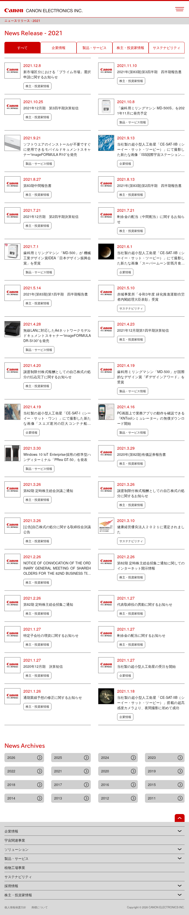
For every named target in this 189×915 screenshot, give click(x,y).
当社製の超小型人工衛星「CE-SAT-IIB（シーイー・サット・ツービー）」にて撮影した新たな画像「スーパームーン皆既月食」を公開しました (151, 258)
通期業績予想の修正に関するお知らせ (52, 697)
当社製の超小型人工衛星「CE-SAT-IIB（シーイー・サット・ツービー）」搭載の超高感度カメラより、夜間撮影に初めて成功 (151, 702)
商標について (40, 907)
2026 (11, 757)
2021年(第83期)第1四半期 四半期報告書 (55, 294)
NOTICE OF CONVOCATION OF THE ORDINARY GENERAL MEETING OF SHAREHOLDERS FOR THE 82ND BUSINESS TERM (57, 568)
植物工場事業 (14, 867)
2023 (152, 757)
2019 (152, 770)
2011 (152, 798)
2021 (58, 770)
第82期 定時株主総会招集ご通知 (48, 604)
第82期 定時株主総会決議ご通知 (48, 490)
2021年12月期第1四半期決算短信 (143, 330)
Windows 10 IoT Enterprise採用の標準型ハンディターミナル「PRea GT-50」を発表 (57, 457)
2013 (58, 798)
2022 (11, 770)
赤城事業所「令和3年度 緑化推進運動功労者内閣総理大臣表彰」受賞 (151, 297)
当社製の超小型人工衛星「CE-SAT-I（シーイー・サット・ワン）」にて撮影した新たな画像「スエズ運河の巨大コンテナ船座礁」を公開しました (57, 418)
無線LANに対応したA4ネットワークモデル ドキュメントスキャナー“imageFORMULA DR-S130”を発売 (57, 335)
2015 (152, 784)
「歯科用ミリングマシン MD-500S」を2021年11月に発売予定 (151, 110)
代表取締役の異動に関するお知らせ (144, 604)
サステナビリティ (18, 876)
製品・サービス (16, 858)
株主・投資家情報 (18, 894)
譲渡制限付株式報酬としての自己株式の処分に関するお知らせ (151, 493)
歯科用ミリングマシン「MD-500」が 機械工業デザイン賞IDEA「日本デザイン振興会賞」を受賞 (57, 257)
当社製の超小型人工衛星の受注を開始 (146, 666)
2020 (105, 770)
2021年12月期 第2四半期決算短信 (51, 216)
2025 (58, 757)
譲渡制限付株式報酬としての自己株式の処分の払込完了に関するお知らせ (57, 374)
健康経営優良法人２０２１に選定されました (151, 529)
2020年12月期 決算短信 (43, 666)
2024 (105, 757)
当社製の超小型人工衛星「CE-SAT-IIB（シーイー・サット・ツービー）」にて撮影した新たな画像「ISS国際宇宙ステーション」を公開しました (151, 149)
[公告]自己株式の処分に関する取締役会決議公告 (57, 529)
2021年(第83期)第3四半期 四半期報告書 (149, 71)
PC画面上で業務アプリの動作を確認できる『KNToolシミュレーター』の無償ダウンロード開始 (151, 418)
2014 (11, 798)
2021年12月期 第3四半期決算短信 (51, 107)
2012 (105, 798)
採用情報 (11, 885)
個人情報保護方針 (18, 907)
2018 (11, 784)
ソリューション (16, 849)
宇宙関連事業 (14, 840)
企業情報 (11, 831)
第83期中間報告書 (37, 185)
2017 (58, 784)
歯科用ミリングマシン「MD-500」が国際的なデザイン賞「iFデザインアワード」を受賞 (151, 376)
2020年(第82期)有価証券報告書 (141, 454)
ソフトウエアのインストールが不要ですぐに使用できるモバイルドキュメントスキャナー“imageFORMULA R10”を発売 (57, 149)
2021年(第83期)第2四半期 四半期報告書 (149, 185)
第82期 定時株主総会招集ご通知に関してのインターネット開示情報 (151, 565)
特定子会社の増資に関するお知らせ (51, 635)
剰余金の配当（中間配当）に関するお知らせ (151, 219)
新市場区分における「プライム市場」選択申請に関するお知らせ (57, 74)
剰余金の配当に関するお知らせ (141, 635)
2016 (105, 784)
